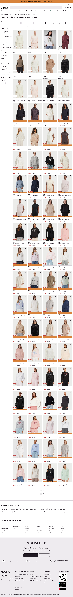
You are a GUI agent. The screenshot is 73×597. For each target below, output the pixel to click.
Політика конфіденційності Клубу (40, 594)
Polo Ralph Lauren (16, 526)
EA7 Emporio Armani (65, 532)
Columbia (3, 530)
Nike (14, 532)
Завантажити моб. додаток (61, 4)
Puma (14, 524)
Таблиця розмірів (47, 574)
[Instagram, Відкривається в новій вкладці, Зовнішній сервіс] (2, 575)
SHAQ (62, 526)
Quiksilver (51, 526)
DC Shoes (27, 528)
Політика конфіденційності (28, 594)
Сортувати (16, 23)
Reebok (26, 526)
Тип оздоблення (60, 23)
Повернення (17, 576)
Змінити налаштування (17, 594)
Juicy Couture (51, 528)
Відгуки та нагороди (48, 582)
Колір (31, 23)
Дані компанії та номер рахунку (36, 576)
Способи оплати (18, 582)
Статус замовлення (19, 578)
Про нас (31, 574)
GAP (38, 532)
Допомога (70, 4)
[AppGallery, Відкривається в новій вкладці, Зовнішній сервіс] (62, 589)
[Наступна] (69, 1)
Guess (14, 530)
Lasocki (26, 524)
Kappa (2, 526)
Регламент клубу (56, 594)
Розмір (25, 23)
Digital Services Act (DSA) (49, 580)
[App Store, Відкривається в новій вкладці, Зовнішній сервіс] (62, 586)
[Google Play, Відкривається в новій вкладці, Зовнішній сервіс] (62, 583)
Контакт (17, 589)
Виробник (43, 23)
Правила (10, 594)
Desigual (2, 532)
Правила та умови (36, 582)
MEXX (50, 532)
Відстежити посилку (19, 580)
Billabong (62, 528)
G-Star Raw (63, 530)
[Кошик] (70, 7)
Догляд (45, 576)
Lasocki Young (39, 530)
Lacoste (38, 526)
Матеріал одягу (51, 23)
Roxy (50, 524)
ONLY (38, 528)
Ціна (37, 23)
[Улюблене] (68, 7)
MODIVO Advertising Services (36, 580)
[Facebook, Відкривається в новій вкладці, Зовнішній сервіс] (9, 575)
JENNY (2, 524)
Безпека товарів (47, 578)
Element (26, 532)
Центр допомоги (18, 587)
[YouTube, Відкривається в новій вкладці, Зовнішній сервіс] (6, 575)
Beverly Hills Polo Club (5, 528)
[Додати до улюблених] (25, 31)
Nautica (38, 524)
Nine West (63, 524)
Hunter (26, 530)
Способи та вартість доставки (21, 574)
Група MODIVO (36, 578)
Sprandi (50, 530)
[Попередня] (3, 1)
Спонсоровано (15, 29)
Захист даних (49, 594)
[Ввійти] (65, 7)
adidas (14, 528)
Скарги (16, 584)
